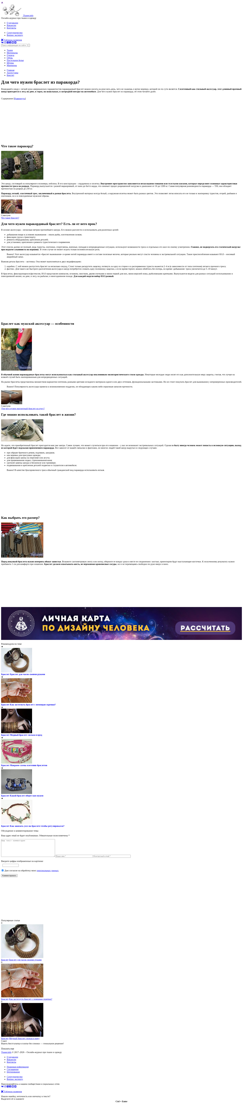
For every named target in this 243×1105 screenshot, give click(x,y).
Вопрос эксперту (15, 35)
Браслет (5, 674)
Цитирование (13, 1072)
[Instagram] (5, 42)
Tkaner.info (6, 1052)
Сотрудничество (14, 32)
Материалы (12, 53)
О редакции (12, 23)
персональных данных (47, 870)
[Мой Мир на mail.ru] (13, 42)
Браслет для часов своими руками (27, 674)
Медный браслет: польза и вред (26, 735)
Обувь (10, 58)
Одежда (10, 55)
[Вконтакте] (2, 42)
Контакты (11, 28)
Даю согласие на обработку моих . (31, 870)
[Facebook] (10, 42)
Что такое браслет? (10, 218)
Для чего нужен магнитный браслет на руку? (23, 408)
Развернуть (19, 98)
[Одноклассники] (8, 42)
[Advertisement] (121, 121)
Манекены (12, 65)
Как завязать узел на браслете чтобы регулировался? (37, 826)
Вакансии (11, 25)
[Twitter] (15, 42)
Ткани (10, 50)
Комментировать (9, 876)
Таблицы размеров (12, 40)
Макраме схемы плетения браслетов (28, 765)
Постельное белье (15, 60)
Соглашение (13, 1069)
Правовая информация (18, 1067)
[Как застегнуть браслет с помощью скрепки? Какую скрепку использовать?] (22, 996)
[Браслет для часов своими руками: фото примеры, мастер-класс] (22, 957)
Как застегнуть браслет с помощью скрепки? (33, 704)
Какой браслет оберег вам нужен (26, 795)
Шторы (10, 63)
